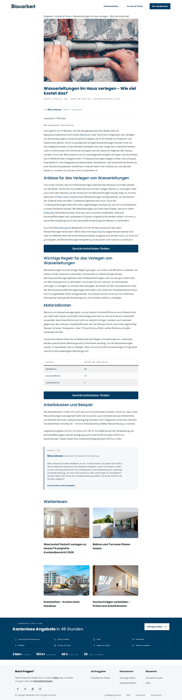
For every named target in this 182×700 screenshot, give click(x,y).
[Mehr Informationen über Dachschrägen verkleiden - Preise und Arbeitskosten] (115, 580)
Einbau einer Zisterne (66, 196)
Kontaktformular (43, 681)
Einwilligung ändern (113, 695)
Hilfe (148, 682)
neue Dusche (98, 231)
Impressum (140, 695)
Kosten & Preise (135, 6)
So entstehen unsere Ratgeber (61, 485)
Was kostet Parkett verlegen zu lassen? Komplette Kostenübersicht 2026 (65, 548)
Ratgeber (48, 16)
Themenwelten (110, 6)
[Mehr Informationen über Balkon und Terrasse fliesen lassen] (115, 523)
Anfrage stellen (154, 626)
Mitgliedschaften (128, 682)
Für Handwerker (160, 6)
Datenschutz (156, 695)
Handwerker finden (100, 677)
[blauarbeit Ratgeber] (23, 6)
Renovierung (61, 227)
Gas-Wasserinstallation (106, 99)
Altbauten (49, 212)
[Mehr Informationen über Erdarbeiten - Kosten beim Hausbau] (66, 580)
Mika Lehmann (54, 109)
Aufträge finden (127, 677)
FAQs (56, 677)
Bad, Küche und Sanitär (77, 99)
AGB (128, 695)
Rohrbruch (85, 134)
